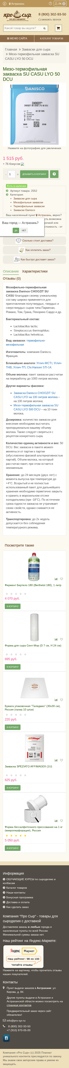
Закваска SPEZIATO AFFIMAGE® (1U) (28, 766)
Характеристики (35, 271)
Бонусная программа (19, 897)
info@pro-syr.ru (16, 1020)
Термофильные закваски (29, 206)
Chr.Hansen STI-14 (39, 367)
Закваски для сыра (36, 49)
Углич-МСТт (44, 363)
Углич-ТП (19, 367)
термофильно (35, 340)
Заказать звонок (51, 20)
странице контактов (19, 1005)
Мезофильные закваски (28, 202)
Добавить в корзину (34, 174)
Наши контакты (15, 892)
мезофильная (15, 344)
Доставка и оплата (18, 902)
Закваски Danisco (24, 210)
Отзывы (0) (12, 278)
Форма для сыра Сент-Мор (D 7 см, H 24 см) (33, 645)
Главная (11, 49)
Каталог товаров (16, 887)
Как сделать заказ (17, 907)
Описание (11, 271)
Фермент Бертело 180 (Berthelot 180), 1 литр (33, 585)
